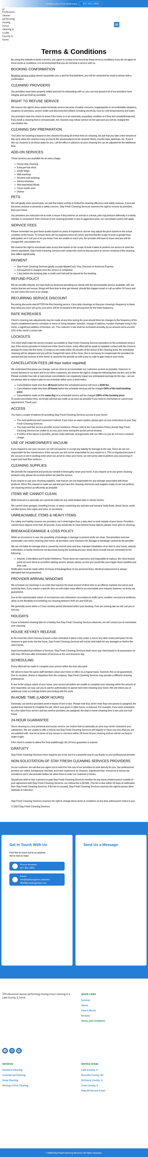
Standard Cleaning (12, 1069)
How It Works (88, 1010)
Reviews (85, 1015)
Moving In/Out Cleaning (15, 1085)
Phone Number (28, 864)
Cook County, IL (90, 1085)
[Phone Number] (15, 866)
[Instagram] (12, 1050)
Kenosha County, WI (92, 1075)
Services (85, 1000)
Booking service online (23, 75)
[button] (116, 24)
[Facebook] (5, 1050)
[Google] (19, 1050)
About (84, 1005)
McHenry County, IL (92, 1080)
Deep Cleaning (10, 1080)
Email (23, 876)
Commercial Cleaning (13, 1075)
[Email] (15, 879)
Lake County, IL (89, 1069)
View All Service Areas (93, 1090)
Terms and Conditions (93, 1020)
